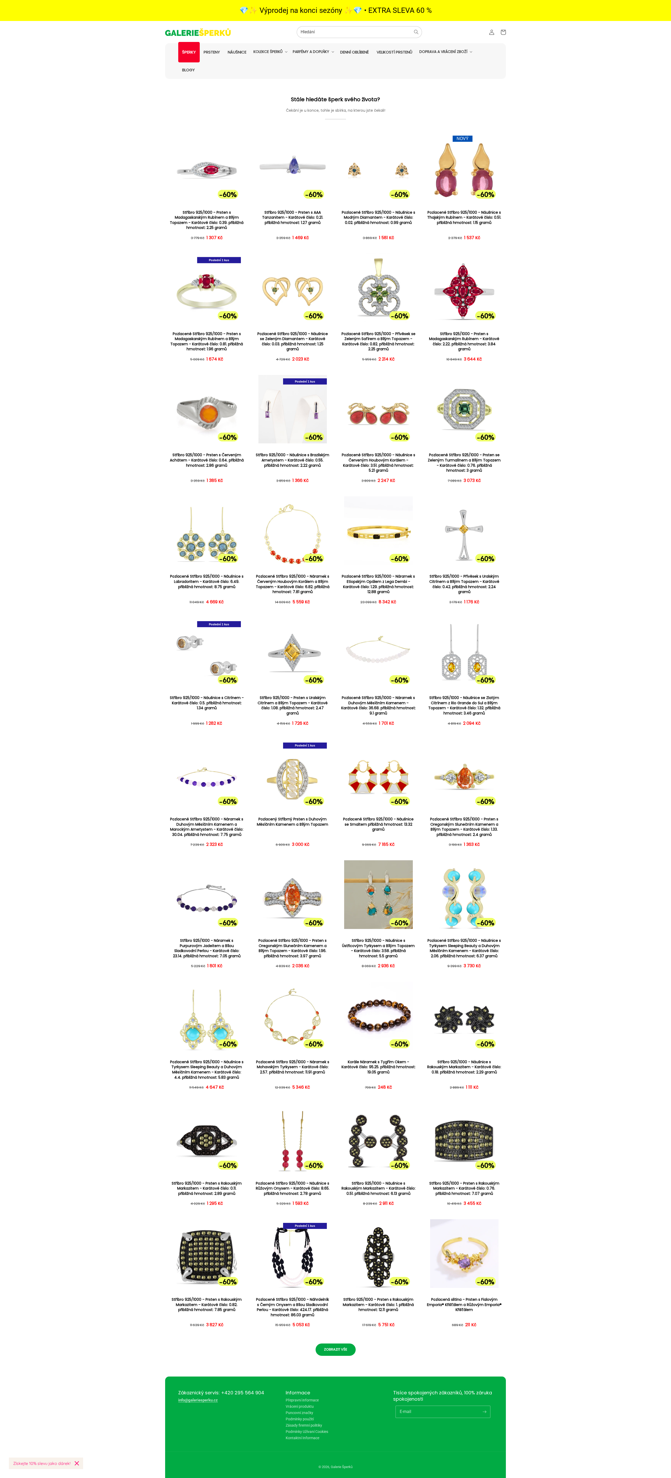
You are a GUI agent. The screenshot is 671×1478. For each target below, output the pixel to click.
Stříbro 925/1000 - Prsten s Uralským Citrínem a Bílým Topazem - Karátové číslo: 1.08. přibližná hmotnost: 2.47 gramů (293, 705)
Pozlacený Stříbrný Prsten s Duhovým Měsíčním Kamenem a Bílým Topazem (292, 822)
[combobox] (359, 32)
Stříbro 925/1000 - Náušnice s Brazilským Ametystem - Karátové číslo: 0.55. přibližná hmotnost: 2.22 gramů (292, 460)
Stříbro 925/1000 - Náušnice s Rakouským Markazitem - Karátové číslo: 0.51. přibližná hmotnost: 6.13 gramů (378, 1188)
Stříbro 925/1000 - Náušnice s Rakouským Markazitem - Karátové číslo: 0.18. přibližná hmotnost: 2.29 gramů (464, 1067)
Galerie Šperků (342, 1467)
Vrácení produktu (300, 1406)
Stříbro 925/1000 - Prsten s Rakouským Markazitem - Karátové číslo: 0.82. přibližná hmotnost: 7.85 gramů (207, 1304)
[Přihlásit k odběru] (484, 1411)
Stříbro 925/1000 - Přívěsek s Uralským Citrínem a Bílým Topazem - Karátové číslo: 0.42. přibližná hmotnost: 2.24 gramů (464, 584)
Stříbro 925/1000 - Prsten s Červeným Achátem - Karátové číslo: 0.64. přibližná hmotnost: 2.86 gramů (207, 460)
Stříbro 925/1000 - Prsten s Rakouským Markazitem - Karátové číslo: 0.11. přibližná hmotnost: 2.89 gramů (207, 1188)
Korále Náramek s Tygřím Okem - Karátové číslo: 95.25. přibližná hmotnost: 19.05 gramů (378, 1067)
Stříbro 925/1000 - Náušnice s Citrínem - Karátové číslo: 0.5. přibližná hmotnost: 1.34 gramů (207, 703)
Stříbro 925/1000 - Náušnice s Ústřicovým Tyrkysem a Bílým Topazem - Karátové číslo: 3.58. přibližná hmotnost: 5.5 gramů (378, 948)
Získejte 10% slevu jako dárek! (42, 1463)
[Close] (77, 1463)
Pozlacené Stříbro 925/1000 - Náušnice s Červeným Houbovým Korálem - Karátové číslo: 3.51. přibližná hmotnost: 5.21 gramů (378, 463)
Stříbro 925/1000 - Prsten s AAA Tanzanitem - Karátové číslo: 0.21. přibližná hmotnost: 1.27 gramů (292, 217)
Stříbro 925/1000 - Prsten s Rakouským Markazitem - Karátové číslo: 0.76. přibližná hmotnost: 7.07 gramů (464, 1188)
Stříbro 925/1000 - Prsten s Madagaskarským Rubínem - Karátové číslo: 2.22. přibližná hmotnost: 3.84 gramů (464, 341)
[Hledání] (416, 32)
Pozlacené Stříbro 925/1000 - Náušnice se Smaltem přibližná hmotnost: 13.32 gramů (378, 824)
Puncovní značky (299, 1413)
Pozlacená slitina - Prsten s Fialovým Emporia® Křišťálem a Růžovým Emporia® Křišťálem (464, 1304)
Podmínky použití (300, 1419)
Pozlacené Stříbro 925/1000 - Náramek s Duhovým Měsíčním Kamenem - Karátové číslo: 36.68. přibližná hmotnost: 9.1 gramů (378, 705)
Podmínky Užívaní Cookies (307, 1431)
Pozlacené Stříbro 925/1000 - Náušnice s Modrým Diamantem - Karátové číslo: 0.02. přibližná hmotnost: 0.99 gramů (378, 217)
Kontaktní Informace (302, 1438)
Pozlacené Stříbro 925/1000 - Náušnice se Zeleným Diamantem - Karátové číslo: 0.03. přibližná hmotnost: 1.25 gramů (292, 341)
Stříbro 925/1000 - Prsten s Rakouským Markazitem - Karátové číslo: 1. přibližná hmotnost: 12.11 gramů (378, 1304)
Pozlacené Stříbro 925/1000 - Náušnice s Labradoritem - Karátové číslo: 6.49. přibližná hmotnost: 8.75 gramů (206, 581)
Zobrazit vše (335, 1349)
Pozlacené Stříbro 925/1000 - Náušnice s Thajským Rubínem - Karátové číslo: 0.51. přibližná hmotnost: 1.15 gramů (464, 217)
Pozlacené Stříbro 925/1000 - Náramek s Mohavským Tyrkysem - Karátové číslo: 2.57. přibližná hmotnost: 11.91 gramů (292, 1067)
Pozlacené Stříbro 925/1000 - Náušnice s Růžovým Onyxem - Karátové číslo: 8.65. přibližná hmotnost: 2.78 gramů (292, 1188)
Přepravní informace (302, 1400)
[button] (270, 51)
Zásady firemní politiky (304, 1425)
